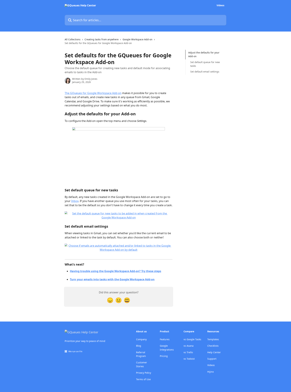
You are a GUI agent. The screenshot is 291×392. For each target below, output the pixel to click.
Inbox (74, 201)
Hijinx (210, 371)
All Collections (72, 39)
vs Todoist (189, 358)
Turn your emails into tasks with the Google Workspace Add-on (112, 279)
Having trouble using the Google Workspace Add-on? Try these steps (115, 271)
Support (211, 358)
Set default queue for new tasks (205, 64)
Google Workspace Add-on (137, 39)
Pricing (164, 356)
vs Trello (188, 352)
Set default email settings (204, 71)
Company (141, 339)
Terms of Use (143, 379)
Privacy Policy (143, 372)
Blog (138, 345)
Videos (220, 5)
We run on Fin (75, 351)
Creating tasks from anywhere (102, 39)
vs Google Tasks (192, 339)
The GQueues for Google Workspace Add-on (93, 93)
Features (165, 339)
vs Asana (188, 345)
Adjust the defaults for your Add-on (203, 54)
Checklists (213, 345)
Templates (213, 339)
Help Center (214, 352)
